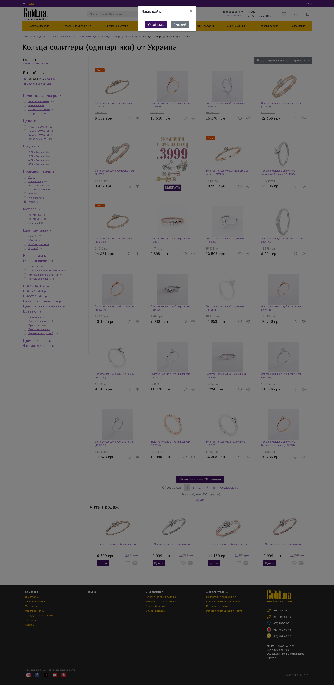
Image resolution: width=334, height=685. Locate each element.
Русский (179, 25)
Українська (156, 25)
